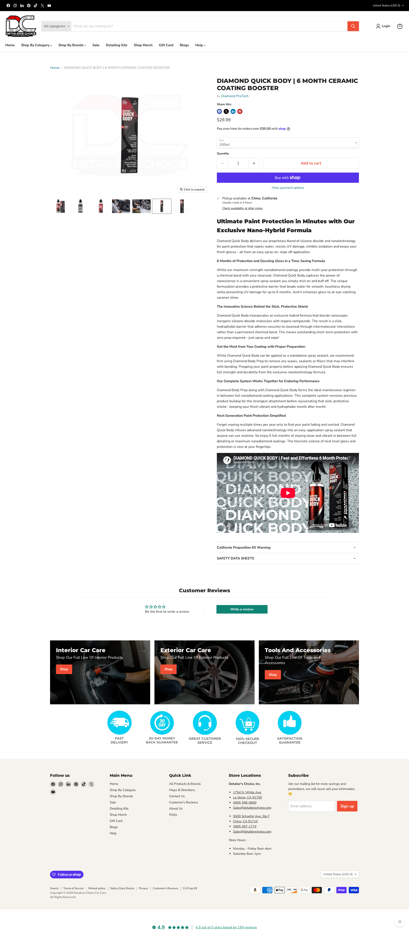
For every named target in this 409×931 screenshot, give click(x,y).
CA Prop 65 (190, 888)
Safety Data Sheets (122, 888)
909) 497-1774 (245, 826)
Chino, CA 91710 (245, 821)
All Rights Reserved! (63, 897)
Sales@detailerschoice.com (252, 808)
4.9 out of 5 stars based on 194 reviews (226, 927)
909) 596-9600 (245, 802)
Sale (95, 45)
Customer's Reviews (183, 802)
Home (10, 45)
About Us (176, 808)
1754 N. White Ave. (247, 792)
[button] (384, 26)
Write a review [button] (241, 609)
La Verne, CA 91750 (247, 797)
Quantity (223, 153)
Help (199, 45)
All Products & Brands (185, 784)
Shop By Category (35, 45)
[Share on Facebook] (219, 111)
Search (54, 888)
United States (386, 5)
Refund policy (96, 888)
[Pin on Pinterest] (239, 111)
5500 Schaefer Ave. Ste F (251, 816)
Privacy (143, 888)
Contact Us (177, 796)
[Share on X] (226, 111)
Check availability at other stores (242, 208)
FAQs (173, 815)
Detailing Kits (116, 45)
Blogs (184, 45)
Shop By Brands (71, 45)
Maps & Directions (182, 790)
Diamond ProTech (235, 96)
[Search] (353, 26)
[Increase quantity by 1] (254, 163)
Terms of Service (73, 888)
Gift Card (166, 45)
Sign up (347, 806)
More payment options (288, 188)
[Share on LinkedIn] (233, 111)
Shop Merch (143, 45)
